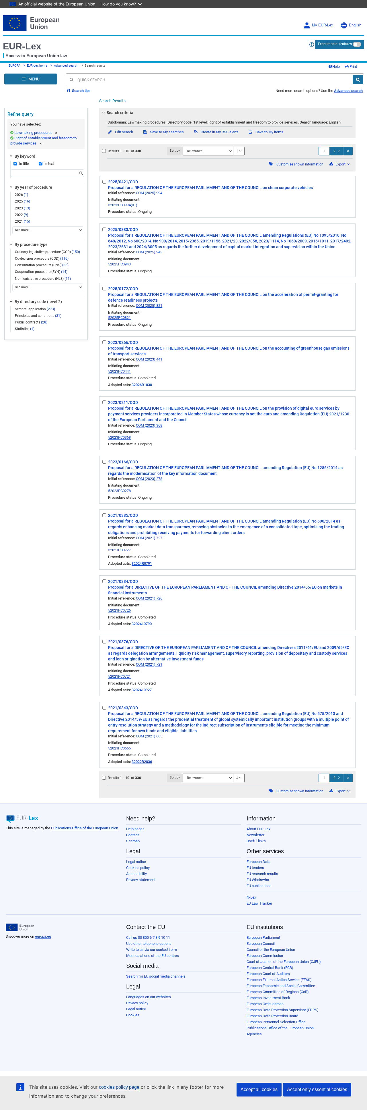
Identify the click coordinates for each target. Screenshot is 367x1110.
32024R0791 (142, 563)
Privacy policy (137, 1003)
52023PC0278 (119, 491)
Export (340, 164)
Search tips (81, 90)
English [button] (355, 25)
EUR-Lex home (37, 66)
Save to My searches (166, 132)
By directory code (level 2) (38, 301)
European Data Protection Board (272, 1016)
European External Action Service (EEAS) (279, 980)
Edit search (123, 132)
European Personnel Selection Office (276, 1022)
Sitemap (133, 841)
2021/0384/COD (123, 581)
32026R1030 (142, 385)
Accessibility (136, 874)
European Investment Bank (268, 998)
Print (353, 66)
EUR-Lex (22, 46)
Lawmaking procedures (33, 132)
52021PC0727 (119, 550)
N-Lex (251, 897)
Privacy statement (140, 880)
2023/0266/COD (123, 342)
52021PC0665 (119, 748)
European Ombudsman (265, 1004)
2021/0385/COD (123, 515)
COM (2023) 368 (149, 425)
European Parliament (263, 937)
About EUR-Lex (258, 829)
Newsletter (255, 835)
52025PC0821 (119, 317)
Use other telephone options (148, 943)
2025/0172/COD (123, 288)
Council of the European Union (271, 949)
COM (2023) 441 (149, 359)
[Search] (358, 79)
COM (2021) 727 (149, 538)
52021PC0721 (119, 676)
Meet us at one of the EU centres (152, 955)
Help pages (135, 829)
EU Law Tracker (259, 903)
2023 (22, 208)
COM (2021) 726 (149, 598)
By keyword (25, 156)
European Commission (265, 955)
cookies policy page (119, 1087)
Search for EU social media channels (156, 976)
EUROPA (14, 66)
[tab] (227, 112)
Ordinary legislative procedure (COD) (47, 252)
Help (336, 66)
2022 (21, 215)
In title (24, 164)
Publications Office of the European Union (84, 828)
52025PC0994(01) (122, 205)
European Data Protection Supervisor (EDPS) (283, 1010)
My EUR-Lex (322, 25)
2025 (22, 201)
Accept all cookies (259, 1089)
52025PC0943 (119, 264)
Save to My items (269, 132)
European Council (261, 943)
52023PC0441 (119, 371)
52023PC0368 (119, 437)
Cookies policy (138, 868)
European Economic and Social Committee (281, 986)
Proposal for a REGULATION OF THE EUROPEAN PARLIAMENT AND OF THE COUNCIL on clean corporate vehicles (210, 187)
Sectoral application (35, 309)
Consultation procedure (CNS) (42, 265)
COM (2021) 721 (149, 664)
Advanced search (66, 66)
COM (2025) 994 (149, 193)
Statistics (24, 329)
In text (49, 164)
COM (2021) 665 (149, 736)
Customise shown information (299, 164)
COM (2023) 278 (149, 479)
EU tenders (255, 868)
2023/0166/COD (123, 462)
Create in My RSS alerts (219, 132)
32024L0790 (142, 624)
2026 (21, 195)
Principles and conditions (38, 316)
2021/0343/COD (123, 708)
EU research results (262, 874)
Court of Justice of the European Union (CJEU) (284, 961)
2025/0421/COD (123, 182)
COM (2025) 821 (149, 305)
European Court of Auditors (268, 974)
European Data (258, 862)
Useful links (256, 841)
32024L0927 (142, 690)
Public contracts (31, 322)
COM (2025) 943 (149, 252)
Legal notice (136, 862)
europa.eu (43, 936)
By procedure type (31, 244)
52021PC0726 (119, 610)
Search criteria (120, 112)
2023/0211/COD (123, 402)
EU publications (259, 886)
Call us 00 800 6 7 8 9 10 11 (148, 937)
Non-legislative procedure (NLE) (43, 279)
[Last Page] (348, 151)
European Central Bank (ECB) (270, 968)
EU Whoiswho (258, 880)
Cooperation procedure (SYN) (41, 272)
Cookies (132, 1015)
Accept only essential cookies (317, 1089)
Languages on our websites (148, 997)
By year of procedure (33, 187)
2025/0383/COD (123, 229)
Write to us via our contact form (151, 949)
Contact (132, 835)
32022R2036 (142, 762)
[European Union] (20, 928)
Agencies (254, 1034)
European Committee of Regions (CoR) (278, 992)
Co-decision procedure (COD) (42, 259)
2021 (22, 221)
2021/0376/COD (123, 641)
